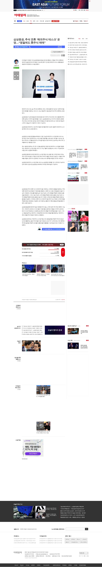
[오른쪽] (40, 341)
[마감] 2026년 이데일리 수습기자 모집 (27, 529)
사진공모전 (84, 539)
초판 (84, 10)
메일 (15, 75)
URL (17, 78)
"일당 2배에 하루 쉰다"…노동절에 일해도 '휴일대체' (71, 506)
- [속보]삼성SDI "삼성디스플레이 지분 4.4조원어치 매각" (25, 538)
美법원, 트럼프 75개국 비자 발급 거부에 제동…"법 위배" (72, 513)
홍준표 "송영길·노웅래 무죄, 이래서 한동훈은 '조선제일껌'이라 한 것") (36, 334)
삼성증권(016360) (38, 60)
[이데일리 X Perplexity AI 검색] (39, 47)
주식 (31, 21)
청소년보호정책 (46, 565)
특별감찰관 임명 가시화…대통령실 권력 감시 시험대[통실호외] (74, 517)
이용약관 (38, 565)
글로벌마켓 (47, 21)
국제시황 (42, 21)
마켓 (81, 21)
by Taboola (19, 308)
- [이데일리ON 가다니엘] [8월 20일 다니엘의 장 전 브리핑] (50, 540)
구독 (79, 10)
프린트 (17, 75)
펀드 (37, 21)
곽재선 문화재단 (83, 542)
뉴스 (79, 38)
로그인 (87, 10)
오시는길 (27, 565)
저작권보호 (64, 565)
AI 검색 (19, 21)
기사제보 (75, 565)
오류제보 (70, 565)
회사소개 (16, 565)
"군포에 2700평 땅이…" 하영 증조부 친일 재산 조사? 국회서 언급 (74, 508)
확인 (86, 529)
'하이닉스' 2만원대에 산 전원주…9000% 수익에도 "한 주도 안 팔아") (36, 328)
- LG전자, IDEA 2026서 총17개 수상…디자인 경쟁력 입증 (25, 542)
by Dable (19, 360)
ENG (76, 10)
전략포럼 (73, 539)
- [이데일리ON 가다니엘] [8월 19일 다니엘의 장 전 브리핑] (50, 542)
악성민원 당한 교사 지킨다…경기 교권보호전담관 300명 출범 (73, 515)
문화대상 (67, 539)
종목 (34, 21)
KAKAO (15, 78)
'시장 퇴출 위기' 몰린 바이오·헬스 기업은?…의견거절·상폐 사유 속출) (36, 332)
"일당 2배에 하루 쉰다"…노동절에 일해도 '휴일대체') (33, 330)
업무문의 (33, 565)
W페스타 (78, 539)
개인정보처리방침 (82, 565)
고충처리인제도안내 (56, 565)
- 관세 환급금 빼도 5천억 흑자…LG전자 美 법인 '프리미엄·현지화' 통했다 (25, 540)
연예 (86, 38)
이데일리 (26, 15)
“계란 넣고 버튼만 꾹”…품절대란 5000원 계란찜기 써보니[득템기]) (35, 326)
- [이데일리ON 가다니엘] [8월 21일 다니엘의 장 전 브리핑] (50, 538)
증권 (28, 21)
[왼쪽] (38, 341)
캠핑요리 (67, 542)
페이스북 (15, 72)
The (86, 21)
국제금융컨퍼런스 (74, 542)
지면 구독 (63, 299)
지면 (82, 10)
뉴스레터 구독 (58, 299)
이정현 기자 (16, 65)
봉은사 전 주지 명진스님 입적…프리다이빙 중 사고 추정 (72, 510)
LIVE (15, 10)
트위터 (17, 72)
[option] (39, 10)
